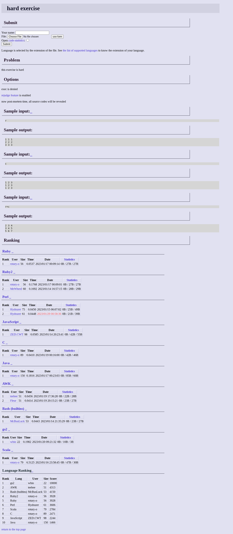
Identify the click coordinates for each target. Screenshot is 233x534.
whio (13, 441)
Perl (5, 297)
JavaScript (10, 322)
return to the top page (13, 529)
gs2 (4, 429)
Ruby (6, 251)
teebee (13, 396)
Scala (6, 450)
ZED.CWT (16, 334)
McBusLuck (17, 421)
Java (6, 363)
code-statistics (16, 40)
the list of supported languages (80, 50)
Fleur (13, 400)
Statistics (69, 259)
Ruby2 (7, 272)
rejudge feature (10, 95)
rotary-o (14, 263)
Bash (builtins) (13, 409)
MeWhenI (16, 288)
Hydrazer (15, 309)
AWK (6, 384)
